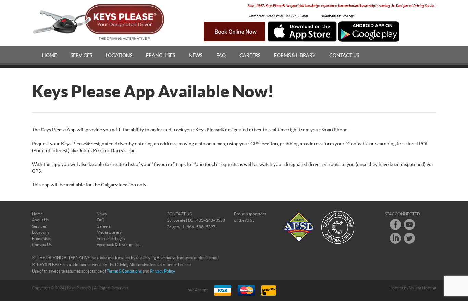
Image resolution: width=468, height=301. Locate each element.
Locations (119, 55)
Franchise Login (111, 239)
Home (49, 55)
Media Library (109, 232)
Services (81, 55)
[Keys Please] (99, 22)
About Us (40, 220)
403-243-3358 (296, 16)
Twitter (409, 238)
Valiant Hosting (422, 288)
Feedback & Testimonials (118, 245)
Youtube (409, 224)
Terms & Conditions (124, 271)
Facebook (395, 224)
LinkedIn (395, 238)
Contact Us (344, 55)
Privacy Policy (162, 271)
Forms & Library (295, 55)
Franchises (160, 55)
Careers (249, 55)
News (195, 55)
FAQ (221, 55)
